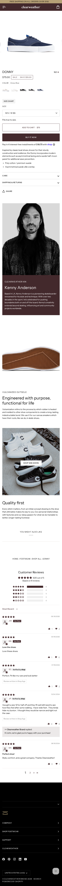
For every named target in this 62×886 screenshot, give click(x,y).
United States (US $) (15, 873)
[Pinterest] (9, 859)
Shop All (36, 559)
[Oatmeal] (6, 90)
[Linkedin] (20, 859)
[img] (8, 617)
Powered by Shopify (12, 881)
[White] (15, 90)
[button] (18, 587)
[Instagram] (14, 859)
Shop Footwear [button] (10, 831)
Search (37, 879)
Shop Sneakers (31, 463)
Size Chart (9, 101)
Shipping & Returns (12, 182)
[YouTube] (25, 859)
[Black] (32, 90)
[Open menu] (6, 7)
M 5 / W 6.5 (10, 113)
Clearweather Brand (15, 879)
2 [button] (30, 773)
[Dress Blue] (40, 90)
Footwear (25, 559)
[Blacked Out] (24, 90)
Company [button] (7, 823)
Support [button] (6, 840)
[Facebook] (3, 859)
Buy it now (31, 137)
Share (9, 191)
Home (15, 559)
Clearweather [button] (10, 848)
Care (4, 176)
